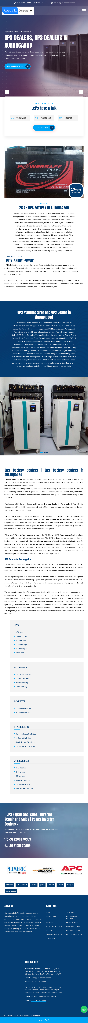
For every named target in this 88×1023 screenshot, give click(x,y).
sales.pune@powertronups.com (43, 996)
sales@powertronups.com (41, 978)
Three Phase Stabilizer (25, 746)
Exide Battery (21, 686)
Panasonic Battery (23, 674)
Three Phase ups (23, 784)
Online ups (20, 772)
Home (48, 913)
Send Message (42, 128)
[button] (41, 452)
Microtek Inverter (23, 712)
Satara (60, 885)
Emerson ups (21, 636)
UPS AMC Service (73, 931)
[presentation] (7, 92)
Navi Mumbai (22, 885)
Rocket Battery (22, 682)
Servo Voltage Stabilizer (26, 734)
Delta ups (20, 653)
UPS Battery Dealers (24, 788)
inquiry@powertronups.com (64, 3)
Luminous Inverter (23, 708)
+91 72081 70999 (24, 3)
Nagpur (70, 885)
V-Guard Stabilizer (24, 738)
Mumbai (9, 885)
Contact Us (51, 939)
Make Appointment (15, 66)
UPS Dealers (21, 768)
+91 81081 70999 (40, 3)
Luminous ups (21, 644)
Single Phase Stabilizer (25, 742)
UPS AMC (49, 931)
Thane (33, 885)
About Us (70, 913)
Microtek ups (21, 648)
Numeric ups (21, 640)
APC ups (19, 632)
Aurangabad (11, 891)
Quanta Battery (22, 678)
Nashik (51, 885)
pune (42, 885)
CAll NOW (44, 1019)
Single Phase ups (23, 780)
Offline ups (20, 776)
